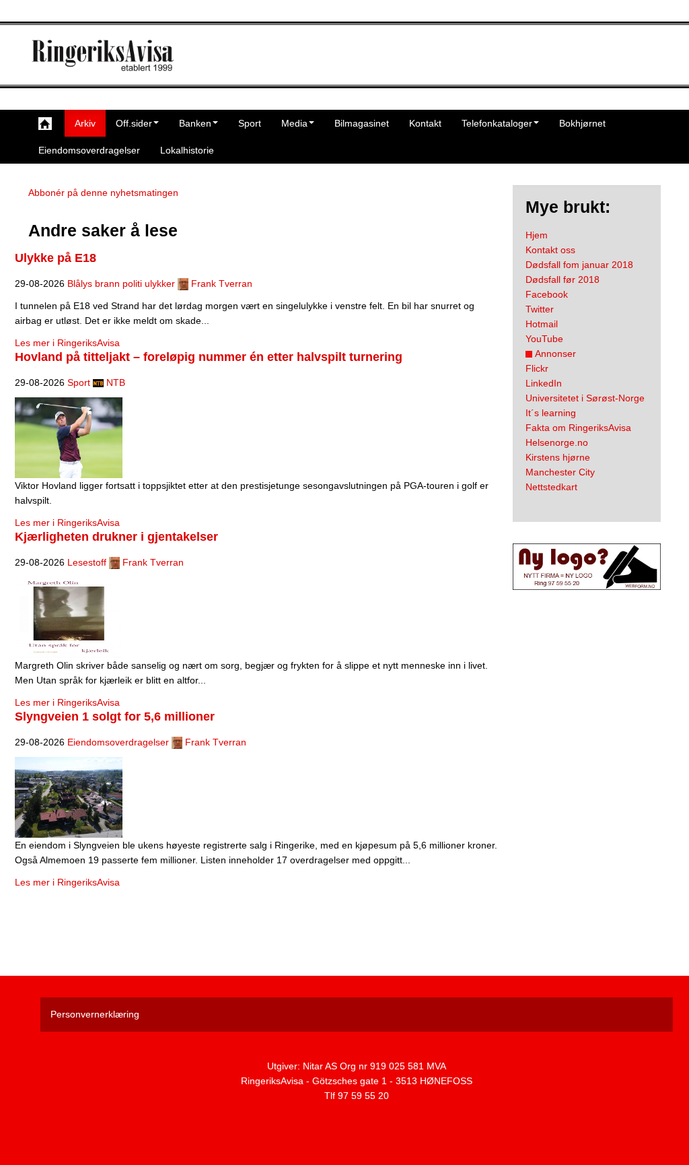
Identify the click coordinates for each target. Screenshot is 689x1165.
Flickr (536, 368)
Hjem (536, 235)
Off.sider (134, 123)
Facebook (546, 294)
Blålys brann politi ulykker (121, 283)
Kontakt (425, 123)
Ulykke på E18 (55, 258)
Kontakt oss (550, 249)
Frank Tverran (221, 283)
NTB (115, 382)
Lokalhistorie (187, 150)
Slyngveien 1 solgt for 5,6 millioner (115, 716)
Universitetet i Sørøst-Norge (585, 398)
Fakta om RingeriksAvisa (578, 427)
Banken (195, 123)
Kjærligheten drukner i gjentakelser (116, 536)
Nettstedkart (551, 486)
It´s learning (550, 412)
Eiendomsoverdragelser (89, 150)
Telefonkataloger (497, 123)
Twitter (539, 309)
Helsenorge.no (556, 442)
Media (294, 123)
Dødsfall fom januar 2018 (579, 264)
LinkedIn (543, 383)
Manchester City (560, 472)
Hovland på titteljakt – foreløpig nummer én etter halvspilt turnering (208, 357)
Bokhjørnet (582, 123)
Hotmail (541, 324)
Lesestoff (86, 562)
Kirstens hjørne (557, 457)
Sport (249, 123)
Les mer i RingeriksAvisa (67, 342)
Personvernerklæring (94, 1014)
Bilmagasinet (361, 123)
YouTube (544, 338)
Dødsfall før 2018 (562, 279)
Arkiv (85, 123)
